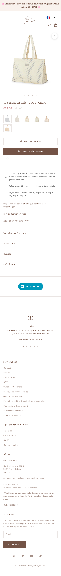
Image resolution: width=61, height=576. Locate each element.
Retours (6, 373)
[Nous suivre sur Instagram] (14, 556)
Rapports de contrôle (13, 411)
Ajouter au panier (30, 141)
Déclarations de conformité (15, 406)
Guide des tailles (10, 445)
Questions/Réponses (12, 387)
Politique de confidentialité (15, 392)
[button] (7, 158)
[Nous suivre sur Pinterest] (22, 556)
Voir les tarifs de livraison (30, 339)
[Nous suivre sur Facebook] (5, 556)
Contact (7, 368)
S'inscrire (14, 544)
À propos (7, 431)
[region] (30, 328)
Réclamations (9, 377)
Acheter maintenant (30, 151)
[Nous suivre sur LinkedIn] (49, 556)
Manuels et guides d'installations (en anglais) (24, 401)
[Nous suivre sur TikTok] (40, 556)
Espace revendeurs (12, 415)
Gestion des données (12, 396)
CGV (5, 382)
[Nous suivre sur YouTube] (31, 556)
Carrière (7, 440)
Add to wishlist (32, 286)
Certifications (9, 435)
